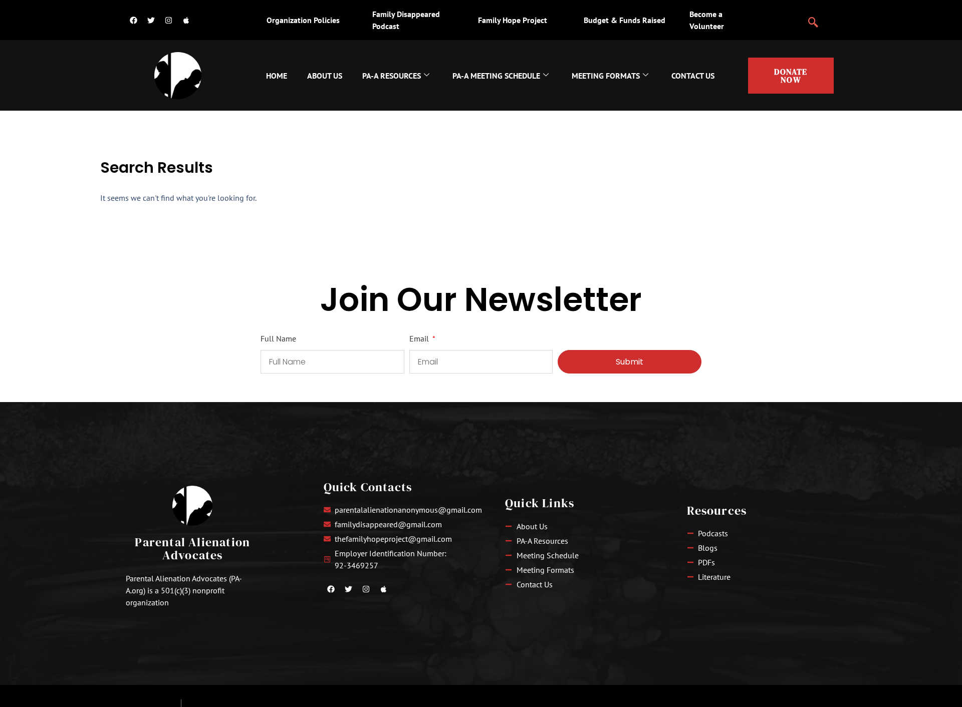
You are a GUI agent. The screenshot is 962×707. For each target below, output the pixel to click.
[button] (813, 18)
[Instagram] (168, 20)
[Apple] (185, 20)
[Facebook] (133, 20)
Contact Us (692, 76)
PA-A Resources (391, 76)
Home (276, 76)
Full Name (278, 338)
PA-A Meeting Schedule (496, 76)
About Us (324, 76)
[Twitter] (150, 20)
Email (420, 338)
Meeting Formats (606, 76)
